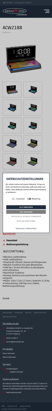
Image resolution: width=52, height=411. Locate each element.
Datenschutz (31, 228)
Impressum (20, 228)
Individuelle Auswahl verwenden (26, 216)
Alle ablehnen (26, 212)
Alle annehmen (26, 207)
